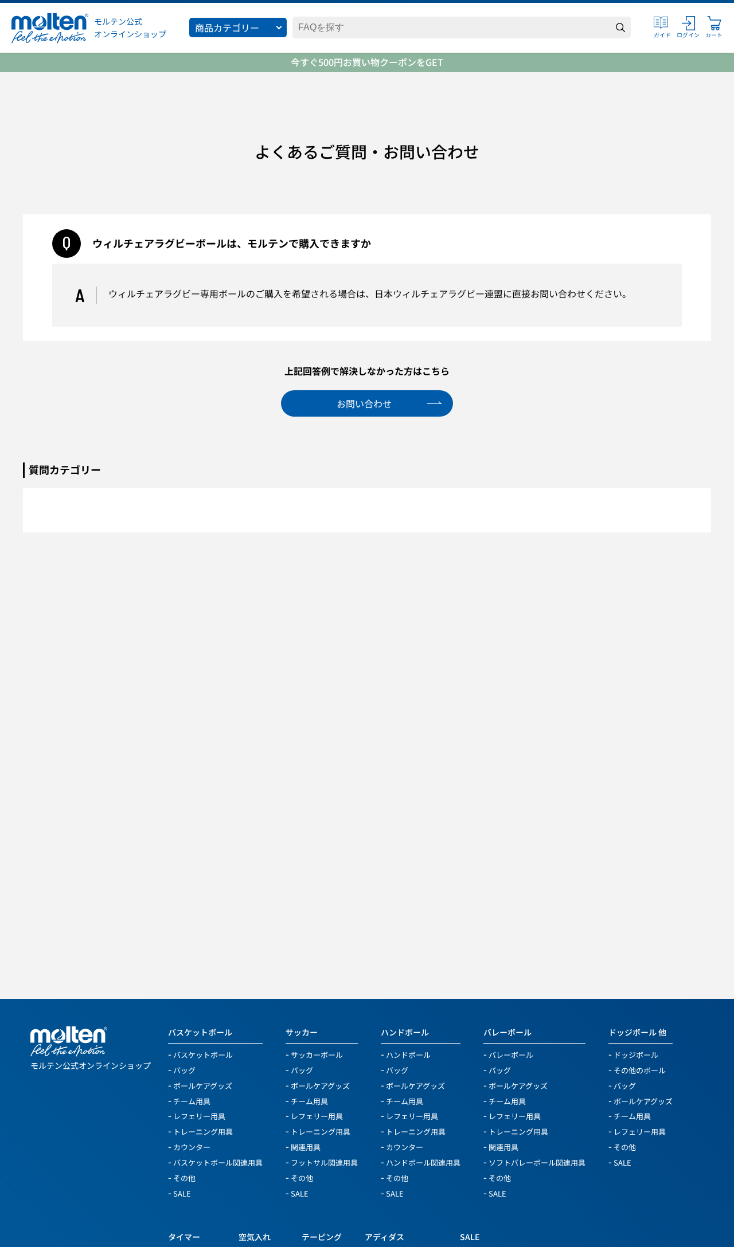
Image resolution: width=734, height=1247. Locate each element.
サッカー (302, 1032)
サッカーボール (317, 1054)
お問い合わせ (364, 403)
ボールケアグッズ (202, 1085)
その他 (184, 1177)
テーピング (322, 1237)
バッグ (184, 1070)
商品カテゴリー (227, 27)
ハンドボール (405, 1032)
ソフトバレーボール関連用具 (537, 1162)
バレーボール (507, 1032)
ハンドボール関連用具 (423, 1162)
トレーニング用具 (203, 1131)
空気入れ (255, 1237)
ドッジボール (636, 1054)
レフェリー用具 (199, 1115)
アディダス (384, 1237)
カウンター (191, 1146)
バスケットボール (200, 1032)
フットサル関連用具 (324, 1162)
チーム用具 (191, 1100)
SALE (182, 1193)
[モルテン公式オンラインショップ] (49, 28)
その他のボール (640, 1070)
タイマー (184, 1237)
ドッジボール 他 (637, 1032)
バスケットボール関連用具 (218, 1162)
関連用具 (306, 1146)
